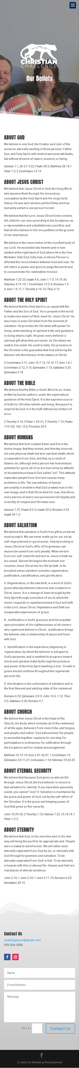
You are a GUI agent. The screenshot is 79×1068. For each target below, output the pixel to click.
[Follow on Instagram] (15, 957)
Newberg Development (47, 1062)
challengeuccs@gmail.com (22, 940)
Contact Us (60, 1028)
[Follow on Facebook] (7, 957)
